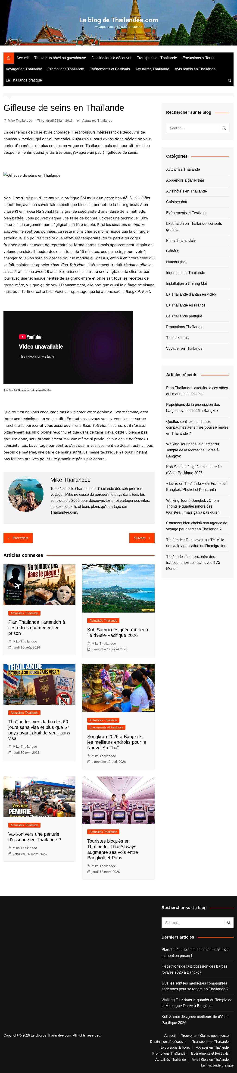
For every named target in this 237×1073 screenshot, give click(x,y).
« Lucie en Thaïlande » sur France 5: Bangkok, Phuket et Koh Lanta (196, 487)
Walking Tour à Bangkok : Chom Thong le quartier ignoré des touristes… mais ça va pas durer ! (193, 506)
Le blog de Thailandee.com (118, 20)
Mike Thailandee (20, 120)
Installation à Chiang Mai (186, 284)
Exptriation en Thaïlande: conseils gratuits (194, 227)
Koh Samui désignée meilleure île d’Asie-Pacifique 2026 (194, 470)
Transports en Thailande (157, 58)
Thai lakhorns (177, 338)
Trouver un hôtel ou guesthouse (60, 58)
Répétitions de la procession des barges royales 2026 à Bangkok (193, 408)
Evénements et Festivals (110, 69)
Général (172, 251)
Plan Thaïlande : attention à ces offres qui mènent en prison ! (36, 628)
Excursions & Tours (198, 58)
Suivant (139, 538)
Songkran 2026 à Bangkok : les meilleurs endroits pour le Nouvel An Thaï (116, 742)
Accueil (22, 58)
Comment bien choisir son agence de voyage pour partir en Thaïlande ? (196, 526)
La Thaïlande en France (186, 305)
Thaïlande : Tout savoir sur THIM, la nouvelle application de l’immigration (196, 543)
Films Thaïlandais (181, 240)
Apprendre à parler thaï (185, 180)
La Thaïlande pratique (24, 80)
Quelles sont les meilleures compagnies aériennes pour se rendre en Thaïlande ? (197, 427)
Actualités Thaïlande (152, 69)
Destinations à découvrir (111, 58)
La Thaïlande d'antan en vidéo (191, 294)
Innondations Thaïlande (185, 273)
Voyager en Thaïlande (24, 69)
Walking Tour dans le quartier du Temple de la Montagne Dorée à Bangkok (192, 450)
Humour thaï (176, 262)
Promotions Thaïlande (66, 69)
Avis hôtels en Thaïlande (195, 69)
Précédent (20, 538)
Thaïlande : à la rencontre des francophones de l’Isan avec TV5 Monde (193, 563)
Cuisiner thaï (176, 202)
